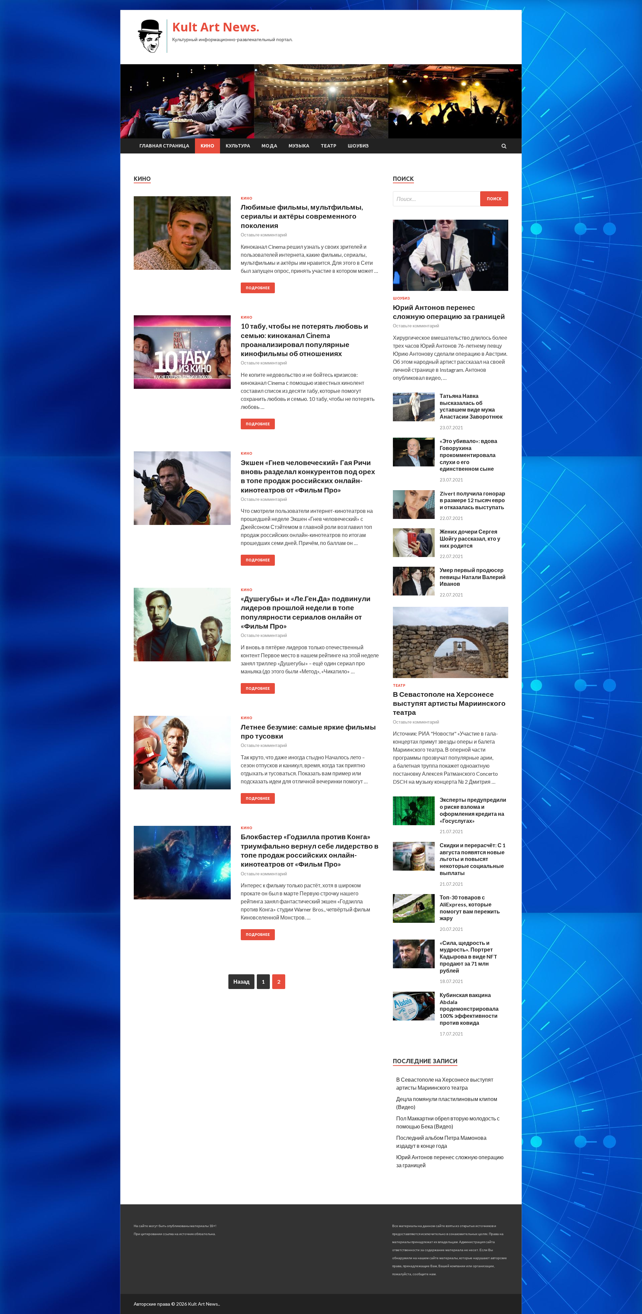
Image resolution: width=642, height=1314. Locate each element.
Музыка (299, 145)
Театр (328, 145)
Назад (241, 981)
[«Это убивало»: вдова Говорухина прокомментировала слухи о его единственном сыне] (414, 464)
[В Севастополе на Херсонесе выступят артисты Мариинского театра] (450, 679)
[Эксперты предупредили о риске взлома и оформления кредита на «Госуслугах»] (414, 823)
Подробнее (258, 288)
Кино (207, 145)
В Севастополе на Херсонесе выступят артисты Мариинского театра (449, 703)
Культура (238, 145)
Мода (269, 145)
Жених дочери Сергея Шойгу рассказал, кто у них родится (470, 538)
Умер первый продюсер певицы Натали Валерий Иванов (473, 577)
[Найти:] (450, 198)
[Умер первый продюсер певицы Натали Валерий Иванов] (414, 593)
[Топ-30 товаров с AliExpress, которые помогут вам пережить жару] (414, 920)
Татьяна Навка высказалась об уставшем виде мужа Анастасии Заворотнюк (471, 406)
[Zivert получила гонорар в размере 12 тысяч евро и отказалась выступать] (414, 517)
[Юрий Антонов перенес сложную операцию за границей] (450, 292)
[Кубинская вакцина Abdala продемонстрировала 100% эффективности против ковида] (414, 1018)
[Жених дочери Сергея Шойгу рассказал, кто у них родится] (414, 555)
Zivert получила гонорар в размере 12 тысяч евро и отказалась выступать (472, 500)
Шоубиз (358, 145)
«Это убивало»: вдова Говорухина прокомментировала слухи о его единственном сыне (468, 455)
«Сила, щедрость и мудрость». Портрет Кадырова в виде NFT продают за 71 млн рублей (468, 957)
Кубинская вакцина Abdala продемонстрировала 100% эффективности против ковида (469, 1009)
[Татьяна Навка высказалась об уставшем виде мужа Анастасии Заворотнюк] (414, 419)
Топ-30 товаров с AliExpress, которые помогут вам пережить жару (470, 907)
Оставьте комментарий (264, 234)
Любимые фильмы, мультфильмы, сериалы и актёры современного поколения (302, 216)
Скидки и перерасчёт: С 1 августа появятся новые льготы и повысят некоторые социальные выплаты (473, 859)
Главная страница (164, 145)
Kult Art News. (215, 27)
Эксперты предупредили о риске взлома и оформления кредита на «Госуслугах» (473, 810)
